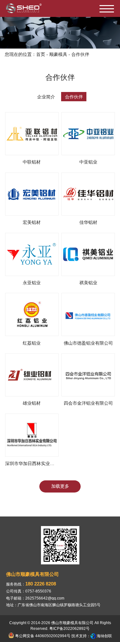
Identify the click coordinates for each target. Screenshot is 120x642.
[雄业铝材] (32, 374)
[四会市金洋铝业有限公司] (88, 374)
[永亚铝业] (32, 254)
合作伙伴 (74, 96)
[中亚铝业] (88, 133)
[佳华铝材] (88, 194)
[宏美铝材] (32, 194)
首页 (40, 54)
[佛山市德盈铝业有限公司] (88, 314)
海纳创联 (104, 636)
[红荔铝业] (32, 314)
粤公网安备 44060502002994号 (42, 636)
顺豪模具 (58, 54)
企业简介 (46, 96)
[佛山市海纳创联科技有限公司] (93, 636)
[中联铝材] (32, 133)
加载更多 (60, 486)
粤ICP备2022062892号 (69, 628)
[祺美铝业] (88, 254)
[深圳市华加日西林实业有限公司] (32, 435)
